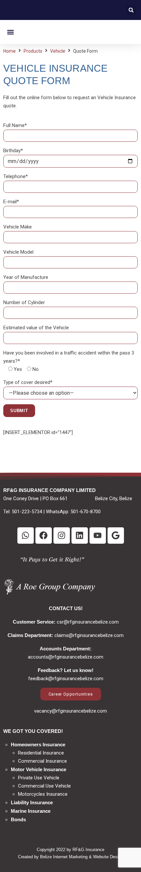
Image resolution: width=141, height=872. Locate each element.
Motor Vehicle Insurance (38, 769)
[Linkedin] (79, 535)
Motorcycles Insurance (43, 794)
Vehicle (57, 51)
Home (9, 51)
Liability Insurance (32, 802)
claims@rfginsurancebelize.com (89, 635)
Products (33, 51)
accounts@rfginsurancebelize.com (65, 657)
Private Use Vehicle (38, 778)
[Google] (116, 535)
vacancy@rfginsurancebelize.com (70, 711)
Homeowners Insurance (38, 744)
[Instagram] (61, 535)
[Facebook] (43, 535)
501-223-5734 (27, 512)
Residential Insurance (41, 753)
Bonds (18, 819)
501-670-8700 (85, 512)
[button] (131, 10)
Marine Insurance (30, 811)
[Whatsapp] (25, 535)
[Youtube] (98, 535)
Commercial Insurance (42, 761)
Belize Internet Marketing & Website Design (81, 856)
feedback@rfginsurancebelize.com (65, 678)
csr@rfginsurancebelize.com (88, 622)
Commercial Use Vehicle (44, 786)
